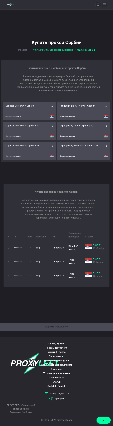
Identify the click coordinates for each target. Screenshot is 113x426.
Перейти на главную (56, 326)
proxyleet (22, 49)
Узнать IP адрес (56, 352)
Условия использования (56, 373)
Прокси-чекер (56, 356)
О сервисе (56, 369)
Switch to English (56, 386)
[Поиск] (98, 4)
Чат (103, 420)
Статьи (56, 381)
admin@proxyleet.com (59, 393)
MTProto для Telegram (56, 360)
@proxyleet (59, 399)
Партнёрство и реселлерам (56, 364)
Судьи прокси (56, 377)
